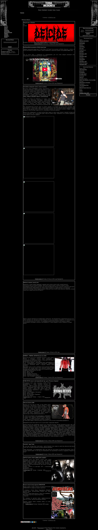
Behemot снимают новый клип (31, 282)
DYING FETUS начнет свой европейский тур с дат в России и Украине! (40, 381)
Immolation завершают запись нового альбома (35, 86)
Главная (22, 12)
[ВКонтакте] (31, 522)
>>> (54, 17)
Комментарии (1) (39, 278)
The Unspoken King (84, 85)
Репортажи (7, 31)
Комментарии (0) (38, 43)
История (82, 48)
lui (47, 504)
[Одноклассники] (34, 522)
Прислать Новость (26, 19)
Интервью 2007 (83, 53)
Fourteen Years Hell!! (84, 93)
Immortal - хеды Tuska (28, 444)
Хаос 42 (81, 77)
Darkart (6, 37)
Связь (54, 10)
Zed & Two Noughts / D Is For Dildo (87, 80)
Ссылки (58, 10)
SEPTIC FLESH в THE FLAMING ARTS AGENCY (34, 457)
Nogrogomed (41, 528)
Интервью (82, 46)
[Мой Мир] (36, 522)
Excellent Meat (83, 74)
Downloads (44, 10)
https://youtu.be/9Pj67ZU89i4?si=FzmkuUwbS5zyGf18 (46, 42)
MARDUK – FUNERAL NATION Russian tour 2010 (34, 355)
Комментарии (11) (39, 440)
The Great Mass (83, 69)
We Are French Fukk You (85, 87)
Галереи (6, 34)
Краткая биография (84, 40)
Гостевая (50, 10)
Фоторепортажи (8, 32)
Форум (39, 10)
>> (52, 17)
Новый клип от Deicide (29, 22)
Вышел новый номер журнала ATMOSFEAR (34, 484)
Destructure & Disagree (85, 82)
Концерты (6, 35)
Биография (82, 43)
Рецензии (6, 30)
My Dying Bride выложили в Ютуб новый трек (34, 47)
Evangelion (82, 72)
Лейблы (6, 33)
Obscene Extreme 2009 (28, 402)
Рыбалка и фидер (6, 51)
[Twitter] (32, 522)
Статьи (6, 27)
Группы (6, 26)
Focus (81, 90)
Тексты (6, 29)
